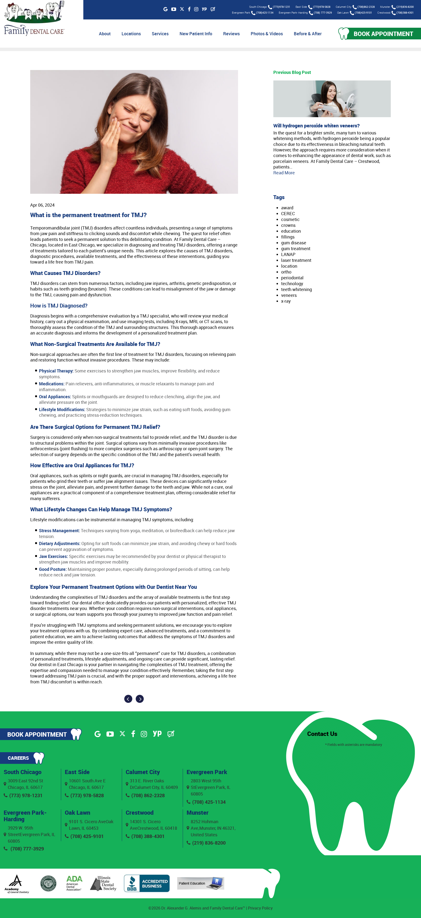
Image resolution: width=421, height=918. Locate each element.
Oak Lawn (77, 812)
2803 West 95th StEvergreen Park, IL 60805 (210, 787)
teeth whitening (296, 289)
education (291, 231)
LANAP (288, 254)
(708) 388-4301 (148, 836)
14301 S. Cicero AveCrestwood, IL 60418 (153, 825)
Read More (284, 173)
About (105, 33)
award (287, 208)
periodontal (292, 278)
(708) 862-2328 (148, 795)
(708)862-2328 (366, 7)
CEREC (288, 213)
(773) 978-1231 (26, 795)
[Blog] (212, 9)
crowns (288, 225)
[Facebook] (189, 9)
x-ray (286, 301)
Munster (198, 812)
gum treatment (295, 248)
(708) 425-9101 (87, 836)
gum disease (293, 243)
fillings (288, 237)
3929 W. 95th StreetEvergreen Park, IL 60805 (31, 834)
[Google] (165, 9)
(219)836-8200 (405, 7)
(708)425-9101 (363, 12)
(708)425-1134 (264, 12)
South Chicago (22, 772)
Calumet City (143, 772)
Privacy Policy (260, 908)
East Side (77, 772)
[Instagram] (196, 9)
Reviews (231, 33)
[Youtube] (173, 9)
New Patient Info (196, 33)
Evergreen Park (207, 772)
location (289, 266)
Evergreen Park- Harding (25, 816)
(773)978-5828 (321, 7)
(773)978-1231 (281, 7)
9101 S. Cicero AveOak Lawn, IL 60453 (91, 825)
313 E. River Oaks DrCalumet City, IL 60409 (154, 784)
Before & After (308, 33)
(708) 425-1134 (209, 802)
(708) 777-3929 (323, 12)
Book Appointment (383, 33)
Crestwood (139, 812)
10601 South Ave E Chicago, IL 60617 (87, 784)
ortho (286, 272)
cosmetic (290, 219)
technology (292, 283)
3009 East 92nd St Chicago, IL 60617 (25, 784)
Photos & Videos (267, 33)
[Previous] (128, 699)
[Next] (140, 699)
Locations (131, 33)
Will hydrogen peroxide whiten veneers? (316, 125)
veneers (289, 295)
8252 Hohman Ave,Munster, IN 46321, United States (213, 828)
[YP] (204, 9)
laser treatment (296, 260)
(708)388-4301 (405, 12)
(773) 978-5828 (87, 795)
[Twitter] (182, 9)
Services (160, 33)
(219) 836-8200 (209, 842)
